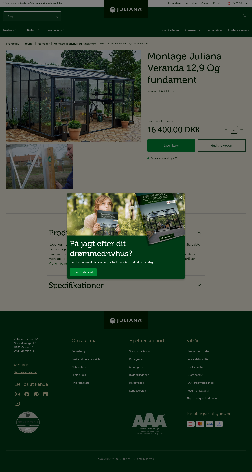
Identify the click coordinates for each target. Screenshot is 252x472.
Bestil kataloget (83, 272)
